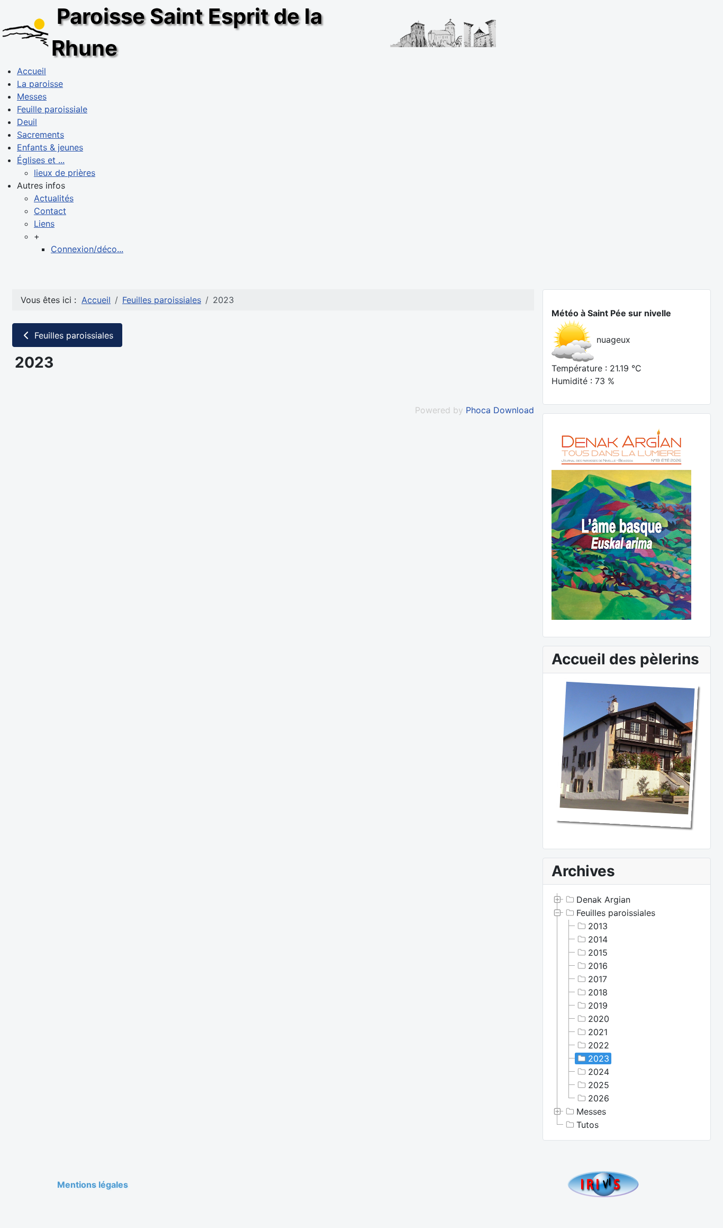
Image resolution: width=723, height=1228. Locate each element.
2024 (598, 1071)
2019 (598, 1005)
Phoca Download (500, 410)
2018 (598, 992)
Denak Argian (603, 899)
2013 (598, 926)
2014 (598, 939)
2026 (598, 1098)
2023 (598, 1058)
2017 (597, 979)
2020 (598, 1018)
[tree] (627, 1012)
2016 (598, 965)
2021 (598, 1032)
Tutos (587, 1124)
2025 (598, 1085)
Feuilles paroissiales (72, 335)
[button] (41, 185)
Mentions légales (92, 1184)
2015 (598, 952)
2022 (598, 1045)
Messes (591, 1111)
